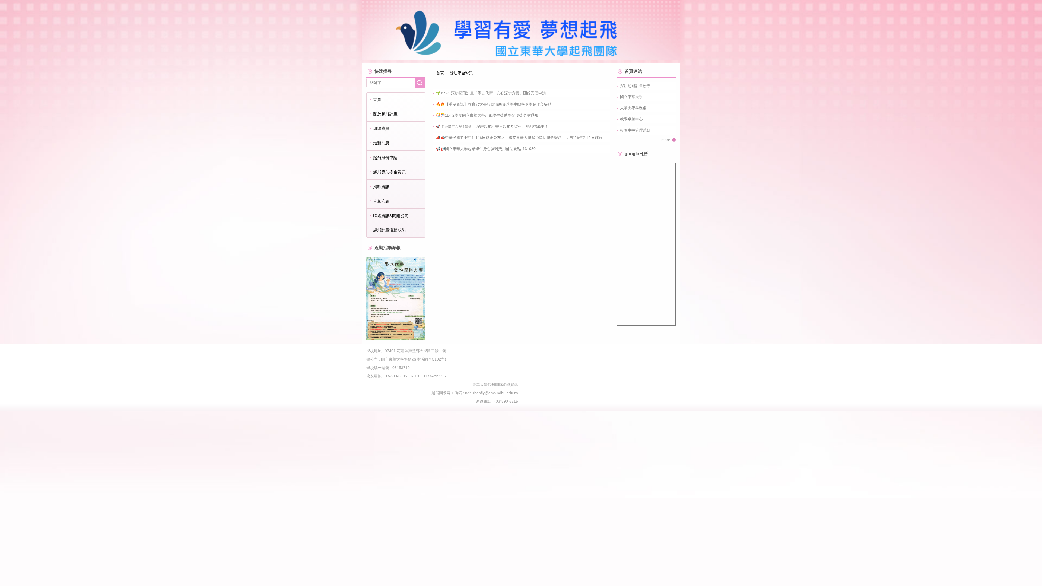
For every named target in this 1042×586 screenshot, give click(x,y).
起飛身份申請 (385, 157)
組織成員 (381, 128)
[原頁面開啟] (395, 298)
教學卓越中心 (631, 119)
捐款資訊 (381, 186)
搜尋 (420, 83)
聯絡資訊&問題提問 (390, 215)
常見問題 (381, 201)
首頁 (377, 99)
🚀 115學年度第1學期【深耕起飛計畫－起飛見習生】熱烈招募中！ (492, 126)
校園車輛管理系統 (635, 130)
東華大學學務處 (633, 108)
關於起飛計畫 (385, 114)
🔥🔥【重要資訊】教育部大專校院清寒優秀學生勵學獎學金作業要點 (493, 104)
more (665, 140)
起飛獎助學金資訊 (389, 172)
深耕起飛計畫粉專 (635, 86)
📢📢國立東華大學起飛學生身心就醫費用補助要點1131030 (486, 148)
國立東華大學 (631, 97)
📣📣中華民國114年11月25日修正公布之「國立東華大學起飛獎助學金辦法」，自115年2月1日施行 (519, 137)
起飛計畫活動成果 (389, 230)
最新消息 (381, 143)
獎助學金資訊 (461, 73)
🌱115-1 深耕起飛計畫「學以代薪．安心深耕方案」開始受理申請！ (493, 93)
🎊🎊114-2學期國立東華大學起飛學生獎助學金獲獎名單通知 (487, 115)
